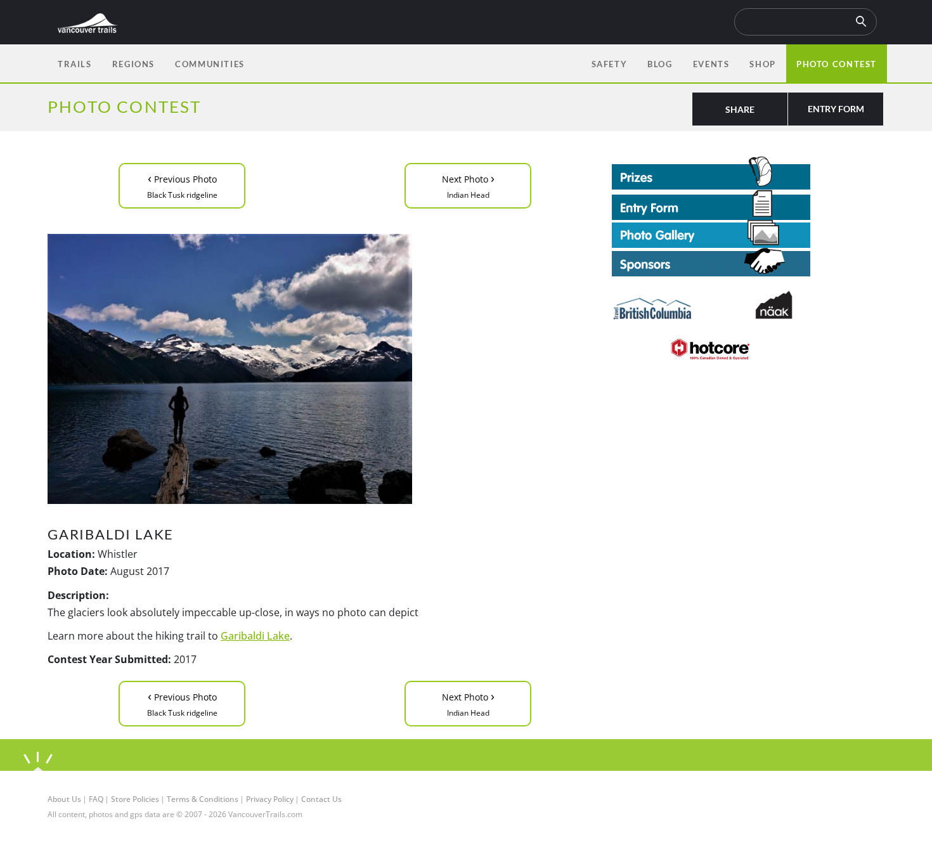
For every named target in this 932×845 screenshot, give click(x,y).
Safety (610, 64)
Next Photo (468, 184)
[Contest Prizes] (748, 173)
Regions (133, 64)
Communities (210, 64)
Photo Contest (836, 64)
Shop (762, 64)
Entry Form (836, 108)
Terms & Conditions (202, 799)
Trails (75, 64)
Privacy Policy (270, 799)
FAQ (96, 799)
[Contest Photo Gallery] (711, 233)
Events (711, 64)
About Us (64, 799)
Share (739, 109)
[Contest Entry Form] (748, 205)
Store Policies (135, 799)
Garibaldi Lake (255, 636)
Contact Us (321, 799)
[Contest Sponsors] (748, 262)
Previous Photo (182, 184)
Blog (659, 64)
